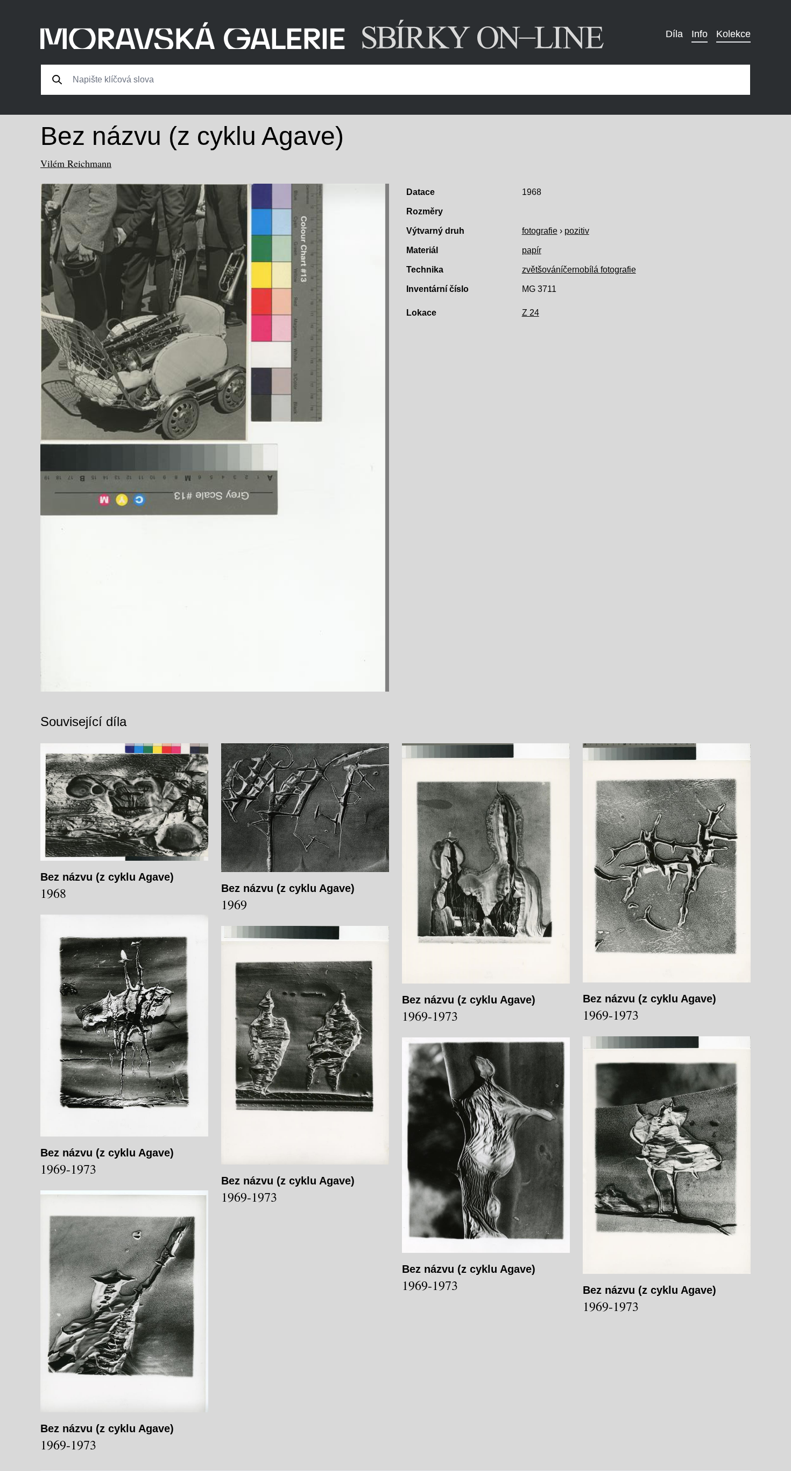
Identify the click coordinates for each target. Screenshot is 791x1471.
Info (699, 34)
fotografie (539, 230)
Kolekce (733, 34)
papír (531, 250)
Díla (674, 34)
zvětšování (542, 269)
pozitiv (576, 230)
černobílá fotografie (599, 269)
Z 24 (530, 312)
